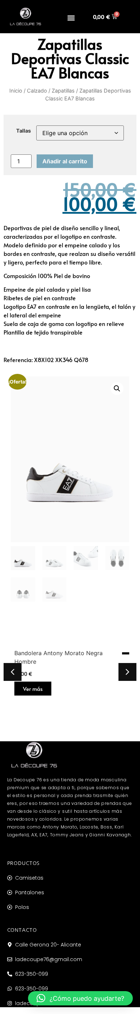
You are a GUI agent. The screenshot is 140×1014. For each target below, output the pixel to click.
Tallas (23, 130)
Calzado (37, 91)
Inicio (15, 91)
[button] (71, 18)
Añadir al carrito (64, 161)
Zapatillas (63, 91)
